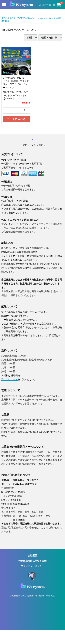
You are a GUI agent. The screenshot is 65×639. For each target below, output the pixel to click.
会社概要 (32, 555)
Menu (4, 2)
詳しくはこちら (9, 379)
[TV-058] (5, 21)
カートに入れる (16, 119)
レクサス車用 (55, 18)
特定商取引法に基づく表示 (32, 560)
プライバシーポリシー (32, 566)
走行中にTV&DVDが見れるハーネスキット (28, 18)
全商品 (5, 18)
